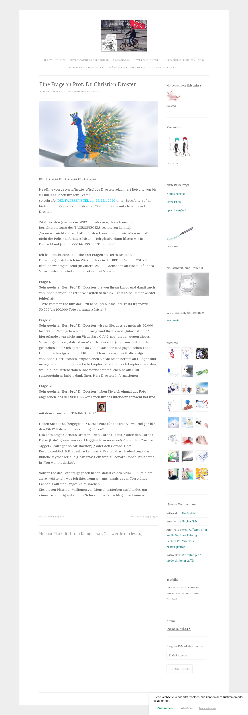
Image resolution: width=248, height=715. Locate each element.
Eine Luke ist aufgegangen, (144, 516)
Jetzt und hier (55, 60)
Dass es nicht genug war (51, 516)
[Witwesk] (124, 50)
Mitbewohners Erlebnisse (89, 60)
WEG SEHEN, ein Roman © (87, 67)
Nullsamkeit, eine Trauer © (183, 60)
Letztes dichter (146, 60)
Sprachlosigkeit (176, 210)
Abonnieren (180, 669)
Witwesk (93, 91)
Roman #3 (173, 320)
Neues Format (175, 193)
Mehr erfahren (207, 708)
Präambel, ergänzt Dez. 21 (127, 67)
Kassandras (121, 60)
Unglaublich (189, 513)
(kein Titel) (173, 202)
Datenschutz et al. (164, 67)
